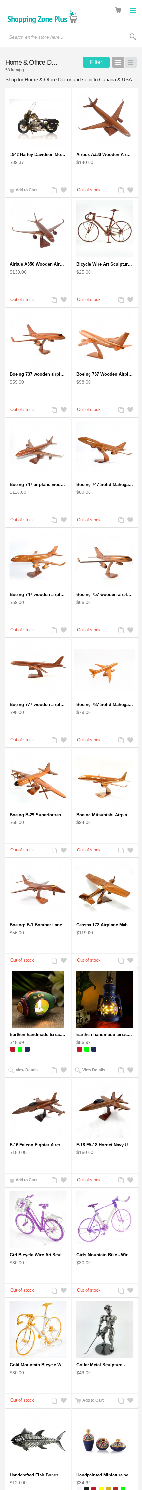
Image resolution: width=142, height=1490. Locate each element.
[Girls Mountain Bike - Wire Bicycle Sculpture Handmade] (104, 1219)
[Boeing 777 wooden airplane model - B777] (38, 669)
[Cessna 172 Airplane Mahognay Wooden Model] (104, 889)
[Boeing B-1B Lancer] (38, 889)
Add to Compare (54, 190)
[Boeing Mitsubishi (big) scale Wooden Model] (104, 779)
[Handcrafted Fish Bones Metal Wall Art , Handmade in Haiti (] (38, 1439)
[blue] (27, 1049)
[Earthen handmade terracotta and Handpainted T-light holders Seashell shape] (38, 999)
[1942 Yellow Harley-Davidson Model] (38, 119)
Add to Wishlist (63, 190)
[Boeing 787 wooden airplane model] (104, 669)
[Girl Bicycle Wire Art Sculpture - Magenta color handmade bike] (38, 1219)
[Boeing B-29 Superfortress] (38, 779)
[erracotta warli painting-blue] (104, 1439)
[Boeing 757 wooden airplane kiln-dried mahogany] (104, 559)
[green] (20, 1049)
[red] (13, 1049)
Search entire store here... (36, 37)
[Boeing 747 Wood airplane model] (38, 449)
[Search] (133, 37)
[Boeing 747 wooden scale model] (104, 449)
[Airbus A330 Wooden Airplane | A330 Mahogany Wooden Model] (104, 119)
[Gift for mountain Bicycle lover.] (38, 1329)
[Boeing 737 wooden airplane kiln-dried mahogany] (38, 339)
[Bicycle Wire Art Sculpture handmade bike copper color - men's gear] (104, 228)
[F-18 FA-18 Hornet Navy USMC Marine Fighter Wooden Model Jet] (104, 1109)
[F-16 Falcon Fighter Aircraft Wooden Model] (38, 1109)
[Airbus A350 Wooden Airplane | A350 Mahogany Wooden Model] (38, 228)
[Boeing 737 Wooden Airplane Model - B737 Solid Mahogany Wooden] (104, 339)
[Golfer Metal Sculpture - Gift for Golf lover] (104, 1329)
